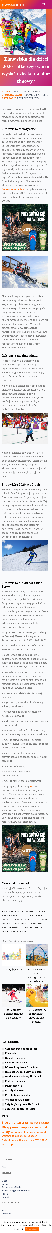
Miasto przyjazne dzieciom (16, 1190)
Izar (32, 786)
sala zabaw (30, 1135)
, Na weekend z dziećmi (36, 911)
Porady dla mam (14, 1090)
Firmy (5, 1167)
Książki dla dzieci (15, 1057)
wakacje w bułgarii (13, 1135)
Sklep (5, 1210)
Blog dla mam (11, 1122)
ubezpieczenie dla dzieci (36, 1122)
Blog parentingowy (17, 1127)
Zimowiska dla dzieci (14, 189)
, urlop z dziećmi (18, 931)
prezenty (42, 1132)
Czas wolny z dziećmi (14, 911)
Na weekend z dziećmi (23, 1132)
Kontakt (6, 1197)
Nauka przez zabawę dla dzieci (23, 1076)
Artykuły (6, 1213)
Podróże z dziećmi (28, 98)
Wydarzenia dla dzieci (18, 1099)
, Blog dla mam (28, 915)
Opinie (5, 1184)
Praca (5, 1193)
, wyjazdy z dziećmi (29, 919)
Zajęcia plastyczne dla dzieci (22, 1104)
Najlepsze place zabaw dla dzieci (24, 1071)
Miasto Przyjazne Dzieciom (21, 1067)
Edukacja (10, 1053)
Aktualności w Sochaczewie (18, 1139)
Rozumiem (32, 1229)
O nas (4, 1180)
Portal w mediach (11, 1187)
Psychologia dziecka (17, 1094)
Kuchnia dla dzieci (16, 1062)
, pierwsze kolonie (20, 923)
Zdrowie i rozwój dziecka (20, 1108)
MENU (45, 4)
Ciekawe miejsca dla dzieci (21, 1048)
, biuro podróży (37, 923)
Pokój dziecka (13, 1085)
